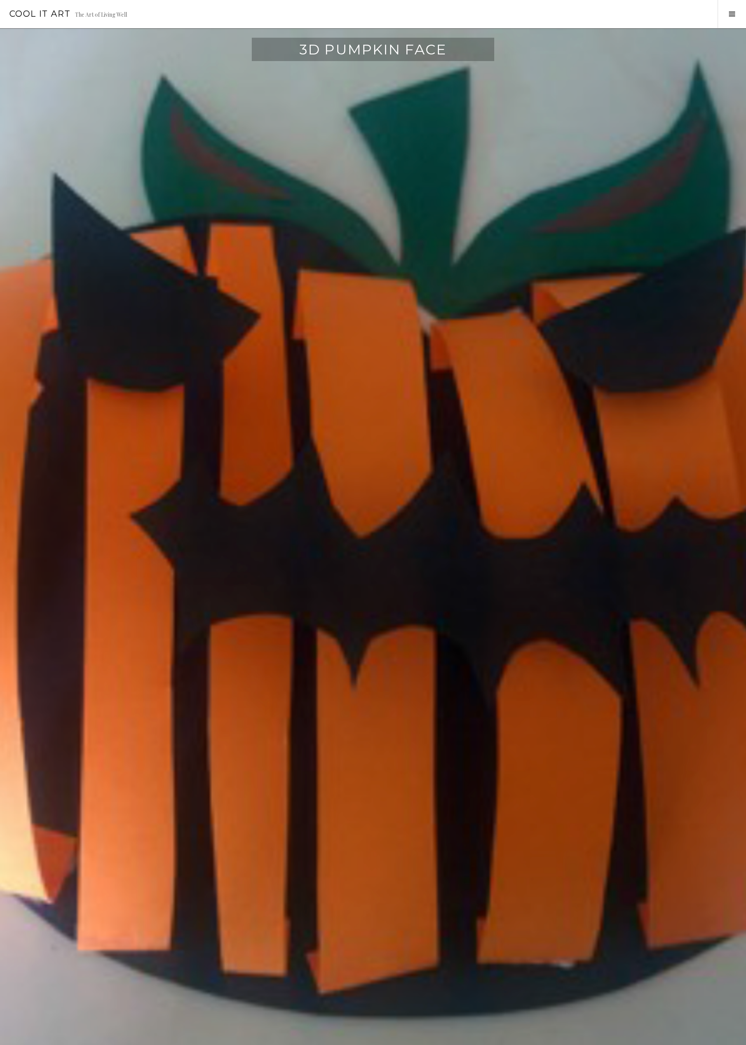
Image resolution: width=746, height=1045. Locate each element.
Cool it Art (39, 14)
